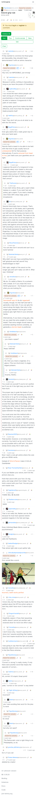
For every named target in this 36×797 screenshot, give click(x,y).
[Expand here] (31, 15)
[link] (8, 20)
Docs (3, 786)
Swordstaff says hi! (10, 300)
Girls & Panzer (15, 461)
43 (4, 20)
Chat (4, 46)
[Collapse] (3, 51)
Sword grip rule (8, 13)
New (30, 38)
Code (3, 790)
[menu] (33, 1)
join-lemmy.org (7, 794)
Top (10, 38)
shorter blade (17, 327)
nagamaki (25, 300)
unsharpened (6, 151)
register (22, 25)
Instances (5, 782)
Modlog (4, 778)
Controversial (20, 38)
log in (14, 25)
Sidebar (5, 34)
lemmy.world (5, 15)
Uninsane (6, 2)
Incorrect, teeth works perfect (13, 592)
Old (17, 42)
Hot (4, 38)
